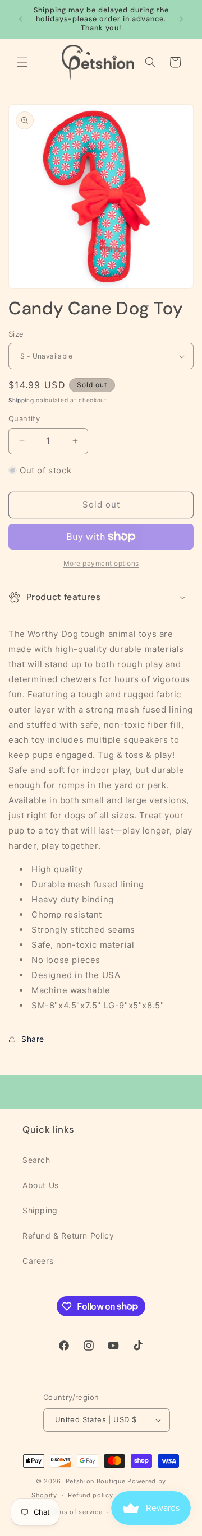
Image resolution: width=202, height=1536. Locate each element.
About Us (40, 1185)
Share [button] (32, 1039)
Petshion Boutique (96, 1481)
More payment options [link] (101, 563)
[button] (22, 62)
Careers (37, 1260)
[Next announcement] (181, 19)
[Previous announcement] (20, 19)
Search (36, 1160)
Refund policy (90, 1495)
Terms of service (75, 1512)
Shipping (21, 400)
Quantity (24, 418)
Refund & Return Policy (68, 1235)
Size (16, 333)
